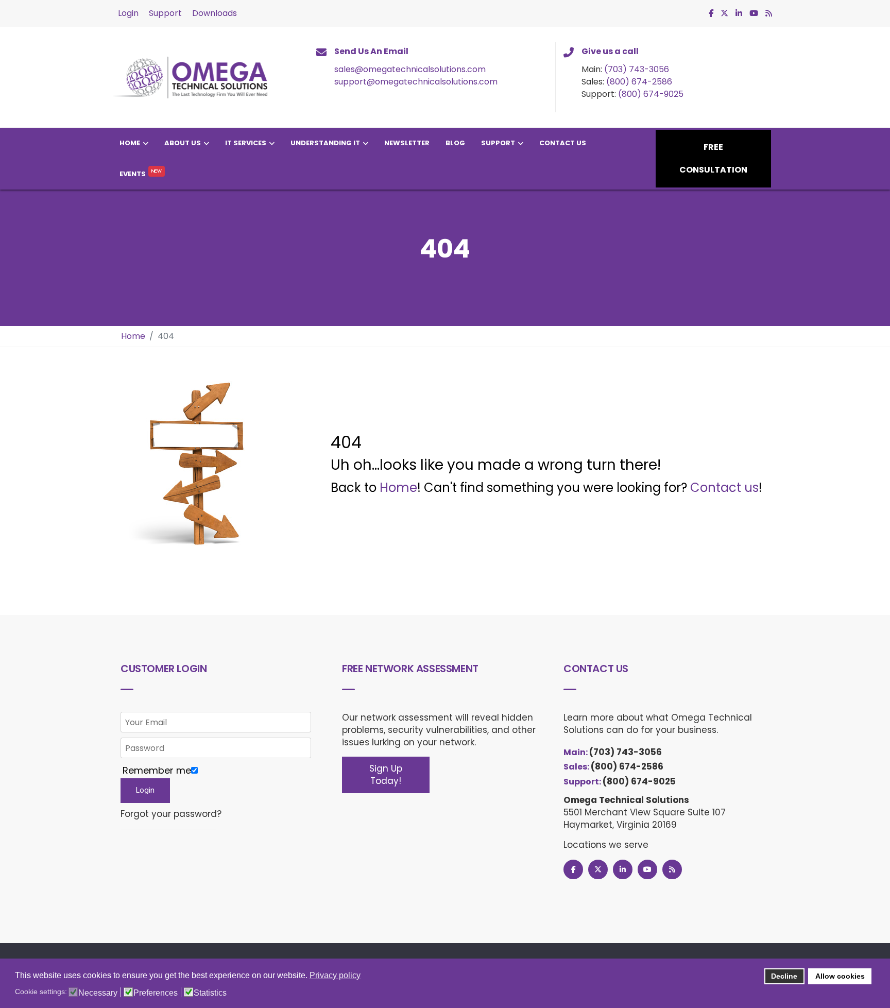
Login (128, 13)
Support (165, 13)
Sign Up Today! (385, 774)
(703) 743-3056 (636, 69)
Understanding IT (325, 143)
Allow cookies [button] (840, 976)
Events (132, 174)
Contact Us (562, 143)
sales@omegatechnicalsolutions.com (410, 69)
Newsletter (407, 143)
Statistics (210, 993)
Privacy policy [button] (335, 975)
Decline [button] (784, 976)
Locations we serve (605, 845)
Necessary (97, 993)
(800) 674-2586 (639, 82)
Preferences (155, 993)
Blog (455, 143)
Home (129, 143)
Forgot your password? (171, 814)
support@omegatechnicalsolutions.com (416, 82)
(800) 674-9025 (650, 94)
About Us (182, 143)
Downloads (214, 13)
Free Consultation (713, 158)
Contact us (724, 487)
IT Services (245, 143)
